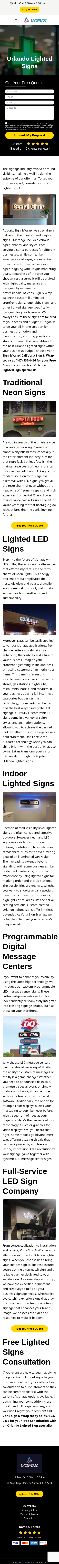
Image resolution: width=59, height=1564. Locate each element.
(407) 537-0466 (30, 9)
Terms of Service (29, 1514)
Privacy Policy (29, 1510)
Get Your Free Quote (29, 525)
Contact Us (29, 1518)
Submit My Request (29, 135)
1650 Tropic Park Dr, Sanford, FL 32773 (31, 1483)
